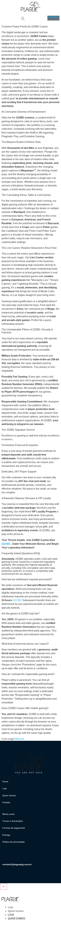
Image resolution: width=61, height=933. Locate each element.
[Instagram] (6, 855)
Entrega (6, 835)
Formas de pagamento (13, 828)
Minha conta (8, 814)
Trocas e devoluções (12, 821)
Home (5, 781)
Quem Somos (9, 795)
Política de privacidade (13, 842)
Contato (6, 802)
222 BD (6, 543)
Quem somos (16, 911)
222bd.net (18, 739)
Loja (4, 788)
